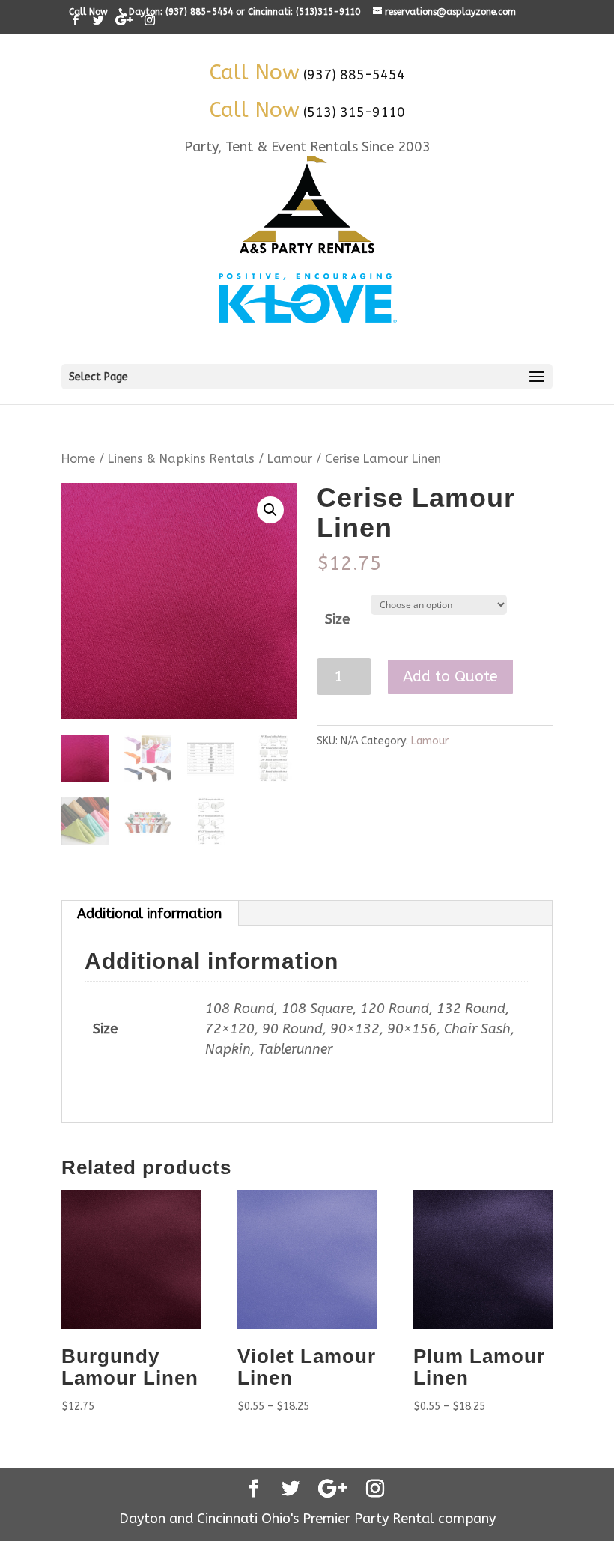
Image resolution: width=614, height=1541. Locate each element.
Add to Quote (450, 676)
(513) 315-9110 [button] (354, 112)
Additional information (149, 913)
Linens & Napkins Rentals (181, 459)
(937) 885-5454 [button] (354, 75)
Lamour (289, 459)
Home (78, 459)
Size (337, 619)
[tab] (150, 913)
